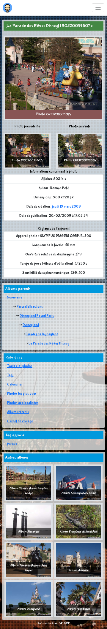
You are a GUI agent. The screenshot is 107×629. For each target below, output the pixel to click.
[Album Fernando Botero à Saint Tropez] (28, 560)
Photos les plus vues (22, 394)
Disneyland (31, 325)
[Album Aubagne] (78, 560)
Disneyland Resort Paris (37, 316)
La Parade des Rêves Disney (49, 344)
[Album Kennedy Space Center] (78, 483)
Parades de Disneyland (42, 334)
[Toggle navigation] (98, 7)
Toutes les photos (19, 366)
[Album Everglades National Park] (78, 521)
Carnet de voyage (20, 421)
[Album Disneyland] (28, 599)
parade (12, 444)
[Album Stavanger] (28, 521)
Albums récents (18, 412)
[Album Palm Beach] (78, 599)
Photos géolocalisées (22, 403)
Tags (10, 375)
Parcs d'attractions (30, 307)
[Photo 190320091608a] (79, 151)
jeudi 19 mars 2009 (66, 207)
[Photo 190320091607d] (27, 151)
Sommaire (14, 297)
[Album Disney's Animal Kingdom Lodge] (28, 483)
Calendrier (15, 385)
